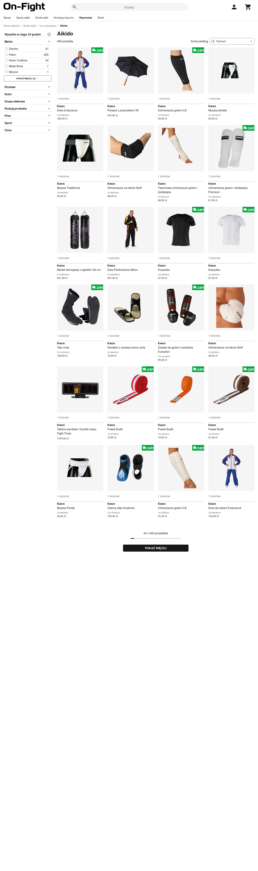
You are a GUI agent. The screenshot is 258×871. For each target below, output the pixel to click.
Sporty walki (23, 17)
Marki (101, 17)
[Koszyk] (248, 7)
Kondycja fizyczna (64, 17)
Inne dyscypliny (48, 25)
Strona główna (12, 25)
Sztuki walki (41, 17)
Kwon (61, 106)
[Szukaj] (74, 7)
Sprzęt (7, 17)
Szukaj (129, 7)
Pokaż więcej (156, 548)
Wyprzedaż (85, 17)
